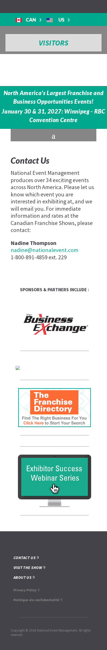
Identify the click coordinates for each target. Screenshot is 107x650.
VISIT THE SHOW (28, 567)
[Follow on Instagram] (11, 6)
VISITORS (53, 43)
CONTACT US (25, 557)
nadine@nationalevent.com (44, 250)
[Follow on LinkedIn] (20, 6)
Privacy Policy (25, 590)
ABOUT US (23, 577)
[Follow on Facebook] (3, 6)
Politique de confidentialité (36, 600)
